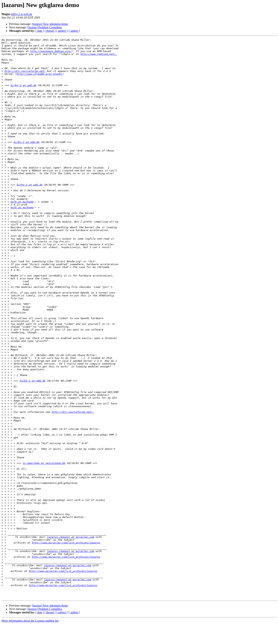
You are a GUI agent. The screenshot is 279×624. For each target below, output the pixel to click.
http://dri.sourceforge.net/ (25, 71)
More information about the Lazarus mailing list (30, 620)
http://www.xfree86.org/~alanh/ (39, 74)
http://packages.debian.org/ (50, 51)
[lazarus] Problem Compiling (44, 27)
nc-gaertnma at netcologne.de (44, 463)
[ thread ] (50, 30)
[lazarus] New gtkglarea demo (50, 24)
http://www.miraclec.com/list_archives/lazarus (66, 542)
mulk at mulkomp (22, 201)
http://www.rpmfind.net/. (98, 54)
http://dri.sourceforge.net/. (73, 412)
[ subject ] (62, 30)
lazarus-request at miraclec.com (70, 537)
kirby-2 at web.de (21, 14)
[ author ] (74, 30)
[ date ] (39, 30)
